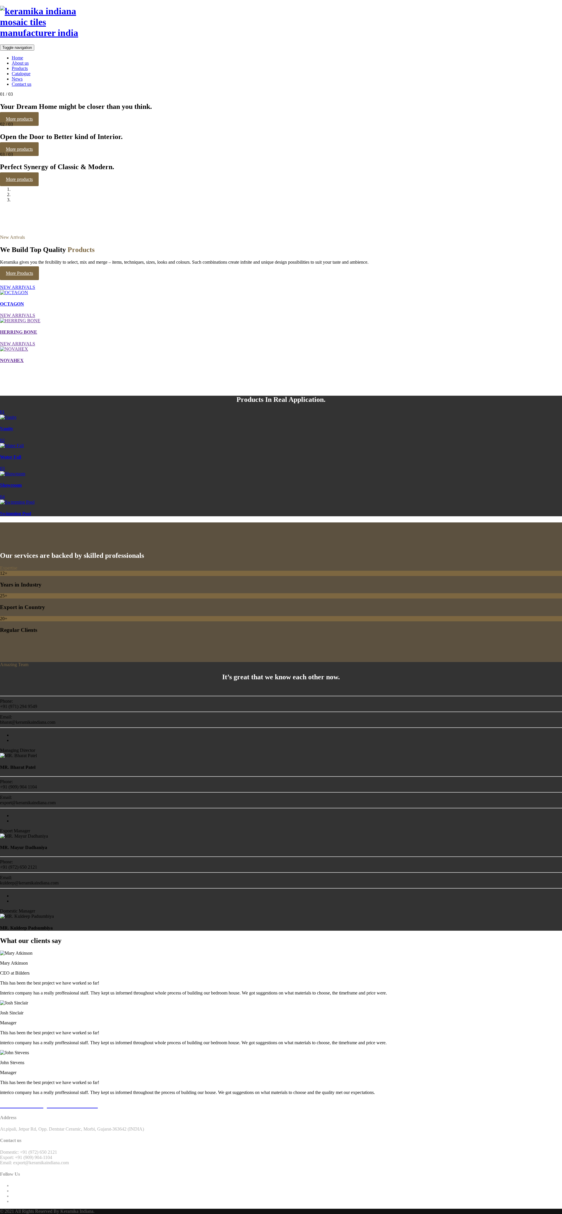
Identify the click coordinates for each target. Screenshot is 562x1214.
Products (20, 68)
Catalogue (21, 73)
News (17, 78)
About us (20, 63)
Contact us (21, 84)
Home (17, 57)
